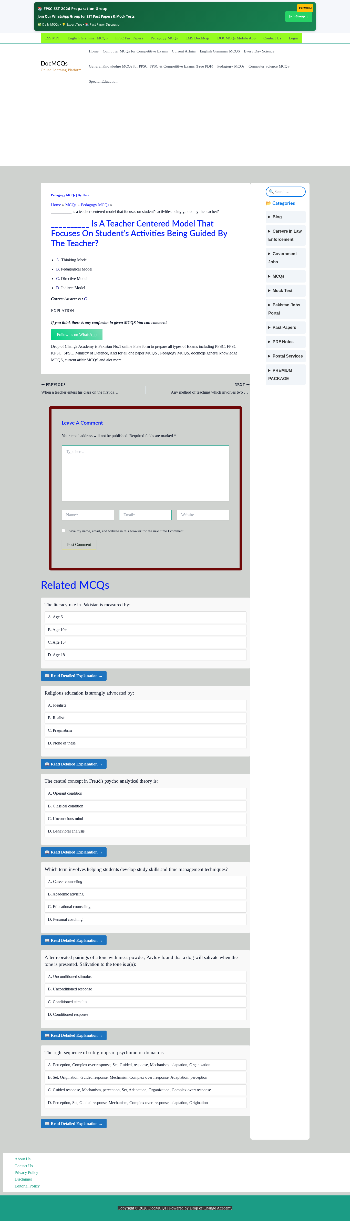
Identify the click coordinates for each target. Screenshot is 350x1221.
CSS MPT (52, 38)
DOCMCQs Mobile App (236, 38)
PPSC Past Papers (129, 38)
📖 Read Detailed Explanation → (74, 676)
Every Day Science (259, 51)
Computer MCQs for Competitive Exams (135, 51)
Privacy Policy (26, 1172)
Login (293, 38)
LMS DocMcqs (198, 38)
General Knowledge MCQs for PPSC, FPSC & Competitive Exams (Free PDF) (151, 66)
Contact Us (272, 38)
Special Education (103, 81)
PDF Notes (283, 342)
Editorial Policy (27, 1186)
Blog (277, 217)
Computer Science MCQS (269, 66)
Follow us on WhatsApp (77, 334)
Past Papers (284, 327)
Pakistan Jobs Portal (284, 309)
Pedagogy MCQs (164, 38)
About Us (22, 1159)
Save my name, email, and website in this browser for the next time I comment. (126, 531)
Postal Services (288, 356)
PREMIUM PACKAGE (280, 374)
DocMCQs (54, 64)
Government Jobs (282, 258)
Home (94, 51)
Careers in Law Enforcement (285, 235)
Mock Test (282, 290)
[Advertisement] (175, 128)
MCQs (278, 276)
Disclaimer (23, 1179)
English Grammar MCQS (88, 38)
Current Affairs (184, 51)
